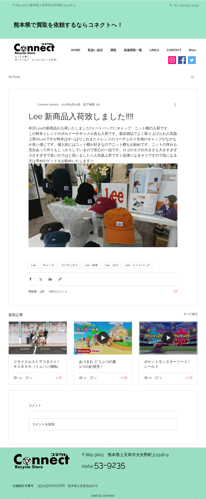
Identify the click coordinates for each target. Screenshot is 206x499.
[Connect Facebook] (182, 60)
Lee (33, 265)
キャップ (48, 265)
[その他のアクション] (175, 104)
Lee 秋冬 (91, 265)
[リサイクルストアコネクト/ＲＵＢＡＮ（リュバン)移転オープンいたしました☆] (38, 338)
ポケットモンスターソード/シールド (167, 364)
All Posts (14, 77)
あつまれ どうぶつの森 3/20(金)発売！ (97, 364)
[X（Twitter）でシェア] (40, 279)
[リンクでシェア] (60, 279)
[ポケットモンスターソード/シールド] (168, 338)
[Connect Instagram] (172, 60)
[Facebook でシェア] (30, 279)
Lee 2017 (111, 265)
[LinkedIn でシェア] (50, 279)
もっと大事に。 (23, 56)
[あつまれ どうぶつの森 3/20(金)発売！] (103, 338)
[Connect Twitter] (192, 60)
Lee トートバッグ (137, 265)
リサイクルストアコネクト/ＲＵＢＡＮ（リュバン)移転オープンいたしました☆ (37, 364)
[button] (192, 77)
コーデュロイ (69, 265)
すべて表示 (190, 314)
